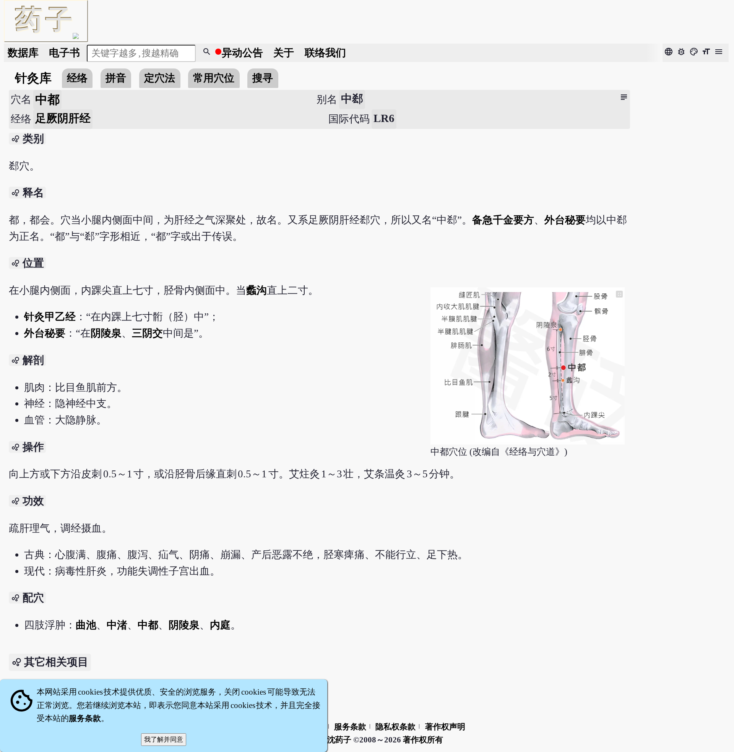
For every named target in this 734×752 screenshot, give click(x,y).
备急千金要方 (503, 220)
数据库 (23, 53)
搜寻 (262, 78)
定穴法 (159, 78)
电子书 (64, 53)
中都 (148, 625)
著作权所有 (423, 739)
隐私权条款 (395, 726)
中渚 (117, 625)
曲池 (86, 625)
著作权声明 (445, 726)
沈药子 (339, 739)
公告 (242, 53)
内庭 (220, 625)
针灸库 (33, 78)
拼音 (116, 78)
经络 (77, 78)
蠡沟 (256, 290)
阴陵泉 (106, 333)
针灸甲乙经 (50, 316)
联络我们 (325, 53)
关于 (283, 53)
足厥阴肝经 (63, 118)
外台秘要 (565, 220)
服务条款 (350, 726)
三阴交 (147, 333)
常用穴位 (213, 78)
